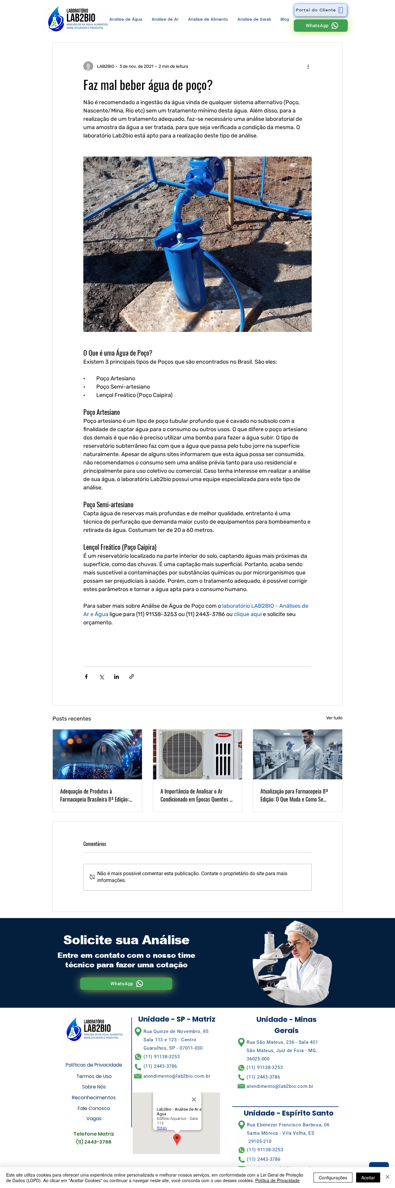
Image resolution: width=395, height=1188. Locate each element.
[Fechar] (387, 1177)
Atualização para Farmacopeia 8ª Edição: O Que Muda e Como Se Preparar (294, 795)
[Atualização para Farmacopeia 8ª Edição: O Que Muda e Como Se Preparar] (297, 754)
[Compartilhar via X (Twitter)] (101, 677)
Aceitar (368, 1177)
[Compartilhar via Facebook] (86, 677)
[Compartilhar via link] (132, 677)
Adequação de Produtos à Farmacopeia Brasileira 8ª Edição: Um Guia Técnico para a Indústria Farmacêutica (94, 795)
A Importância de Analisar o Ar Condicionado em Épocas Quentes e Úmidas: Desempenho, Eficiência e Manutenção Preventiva (196, 795)
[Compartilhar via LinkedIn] (116, 677)
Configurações (333, 1177)
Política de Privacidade (277, 1180)
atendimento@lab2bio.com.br (176, 1076)
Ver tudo (334, 718)
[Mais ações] (308, 66)
